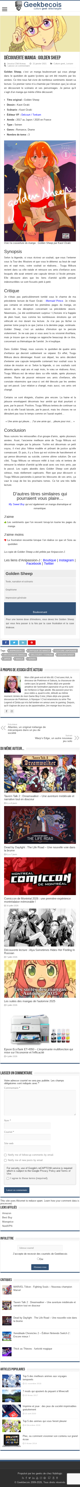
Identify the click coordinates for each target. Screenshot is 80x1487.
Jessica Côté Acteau (16, 63)
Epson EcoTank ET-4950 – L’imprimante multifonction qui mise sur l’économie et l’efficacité (38, 1051)
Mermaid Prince (54, 300)
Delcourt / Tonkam (31, 114)
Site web (8, 1143)
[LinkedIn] (33, 1478)
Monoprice (7, 1221)
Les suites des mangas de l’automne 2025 (29, 1001)
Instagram (66, 560)
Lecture (69, 63)
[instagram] (40, 1478)
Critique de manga (39, 651)
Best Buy (7, 1217)
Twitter (49, 563)
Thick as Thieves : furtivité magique (32, 1348)
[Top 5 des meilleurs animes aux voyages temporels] (11, 1381)
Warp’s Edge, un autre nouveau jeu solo (53, 738)
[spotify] (44, 1478)
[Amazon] (53, 1478)
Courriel (9, 1132)
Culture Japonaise (65, 651)
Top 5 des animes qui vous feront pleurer (45, 1421)
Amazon (6, 1213)
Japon (7, 659)
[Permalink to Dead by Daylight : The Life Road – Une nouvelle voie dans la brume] (7, 1320)
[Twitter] (29, 1478)
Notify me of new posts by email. (25, 1160)
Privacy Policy (48, 1170)
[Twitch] (49, 1478)
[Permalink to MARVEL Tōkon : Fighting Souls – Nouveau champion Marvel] (7, 1289)
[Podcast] (57, 1478)
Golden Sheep (66, 655)
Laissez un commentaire (19, 66)
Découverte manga (15, 655)
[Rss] (23, 1478)
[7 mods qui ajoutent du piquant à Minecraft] (11, 1396)
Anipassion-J (16, 651)
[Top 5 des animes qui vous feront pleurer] (11, 1426)
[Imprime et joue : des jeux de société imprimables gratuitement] (11, 1411)
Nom (7, 1120)
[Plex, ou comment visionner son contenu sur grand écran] (11, 1440)
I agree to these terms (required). (29, 1178)
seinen (32, 659)
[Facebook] (26, 1478)
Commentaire (12, 1088)
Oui (41, 1259)
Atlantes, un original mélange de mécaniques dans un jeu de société (27, 728)
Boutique (49, 560)
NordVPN (7, 1226)
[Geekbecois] (40, 6)
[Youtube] (37, 1478)
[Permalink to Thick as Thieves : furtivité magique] (7, 1351)
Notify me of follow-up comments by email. (31, 1154)
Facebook (33, 563)
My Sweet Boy (17, 504)
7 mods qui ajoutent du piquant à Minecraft (46, 1391)
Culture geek (59, 63)
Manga (19, 659)
